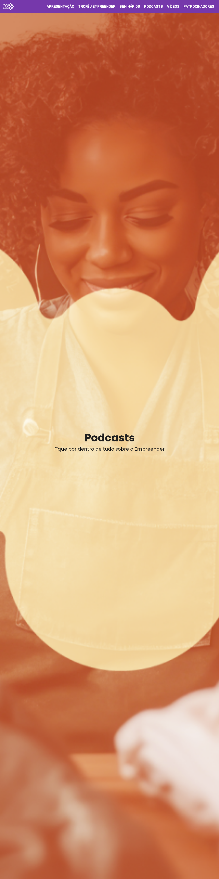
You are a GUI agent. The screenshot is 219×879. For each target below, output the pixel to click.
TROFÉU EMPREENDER (96, 6)
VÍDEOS (173, 6)
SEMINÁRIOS (130, 6)
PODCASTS (153, 6)
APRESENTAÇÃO (60, 6)
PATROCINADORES (198, 6)
